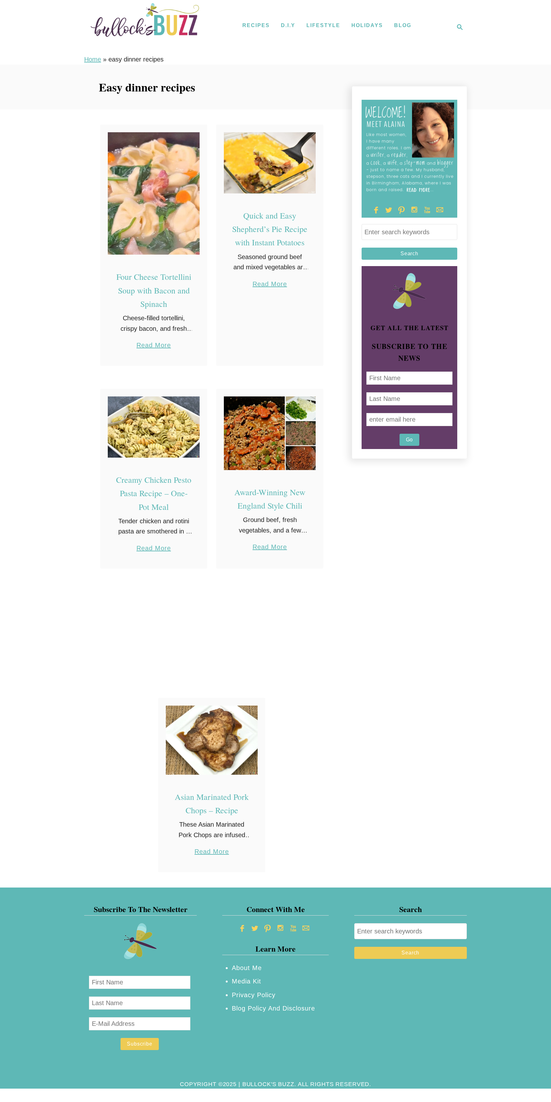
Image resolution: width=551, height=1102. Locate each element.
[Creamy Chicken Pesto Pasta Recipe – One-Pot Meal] (154, 427)
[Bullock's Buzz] (145, 27)
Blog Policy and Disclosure (273, 1008)
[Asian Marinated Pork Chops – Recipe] (212, 740)
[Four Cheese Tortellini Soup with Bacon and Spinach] (154, 193)
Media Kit (246, 981)
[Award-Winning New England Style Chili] (270, 433)
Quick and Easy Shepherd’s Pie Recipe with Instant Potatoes (269, 229)
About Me (247, 967)
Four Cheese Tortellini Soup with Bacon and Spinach (153, 290)
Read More (153, 346)
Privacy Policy (254, 994)
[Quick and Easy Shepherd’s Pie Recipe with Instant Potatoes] (270, 162)
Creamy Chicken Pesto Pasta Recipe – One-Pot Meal (153, 493)
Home (92, 59)
